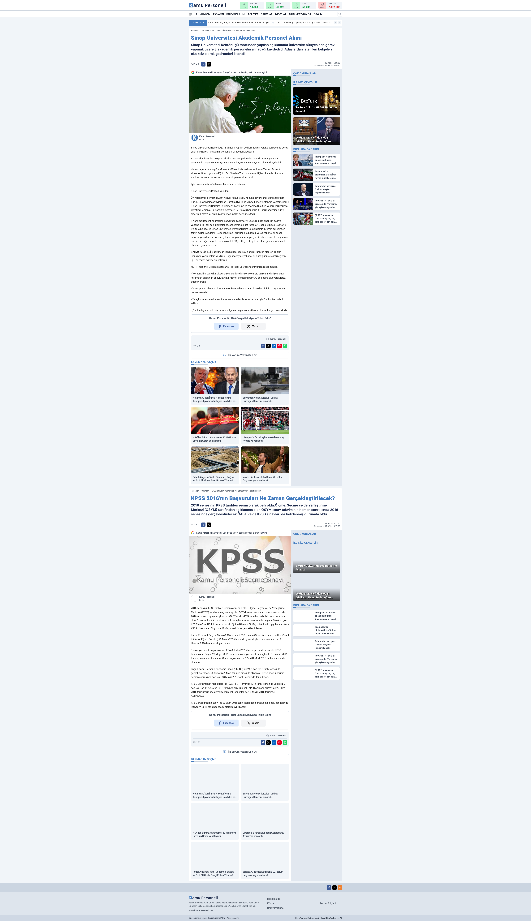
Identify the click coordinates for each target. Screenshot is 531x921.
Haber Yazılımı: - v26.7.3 (318, 918)
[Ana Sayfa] (196, 14)
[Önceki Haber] (335, 22)
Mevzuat (280, 14)
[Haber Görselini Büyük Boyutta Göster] (240, 104)
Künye (270, 903)
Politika (253, 14)
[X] (334, 887)
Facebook (228, 326)
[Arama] (340, 14)
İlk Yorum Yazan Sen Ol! (242, 355)
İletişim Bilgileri (327, 903)
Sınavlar (266, 14)
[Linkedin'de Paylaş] (274, 346)
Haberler (195, 30)
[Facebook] (329, 887)
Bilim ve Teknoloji (300, 14)
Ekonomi (218, 14)
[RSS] (340, 887)
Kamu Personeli (207, 138)
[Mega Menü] (191, 14)
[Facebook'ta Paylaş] (203, 64)
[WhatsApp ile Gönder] (285, 346)
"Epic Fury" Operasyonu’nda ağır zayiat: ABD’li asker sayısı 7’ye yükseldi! (247, 22)
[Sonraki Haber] (339, 22)
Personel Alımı (235, 14)
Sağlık (318, 14)
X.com (255, 326)
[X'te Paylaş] (209, 64)
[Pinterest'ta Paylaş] (279, 346)
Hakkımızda (273, 898)
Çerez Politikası (275, 907)
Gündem (205, 14)
